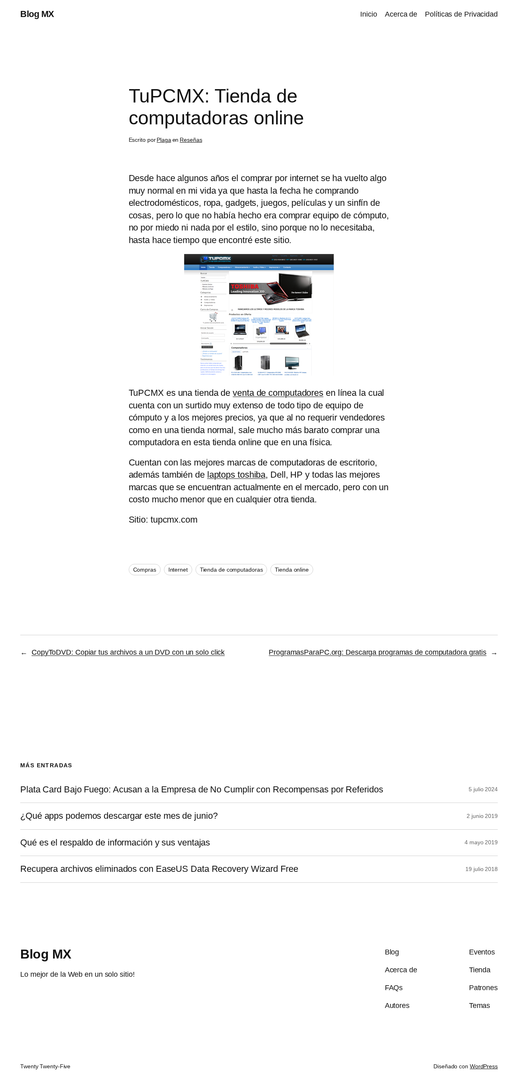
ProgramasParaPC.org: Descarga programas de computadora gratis (377, 652)
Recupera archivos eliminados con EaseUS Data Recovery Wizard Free (159, 869)
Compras (144, 569)
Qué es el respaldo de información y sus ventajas (115, 843)
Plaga (164, 140)
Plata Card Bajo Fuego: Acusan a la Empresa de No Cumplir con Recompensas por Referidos (201, 789)
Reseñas (191, 140)
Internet (178, 569)
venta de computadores (278, 393)
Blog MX (37, 14)
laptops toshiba (236, 475)
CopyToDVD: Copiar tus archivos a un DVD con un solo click (128, 652)
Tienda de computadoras (231, 569)
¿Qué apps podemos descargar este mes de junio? (118, 816)
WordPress (484, 1066)
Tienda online (292, 569)
